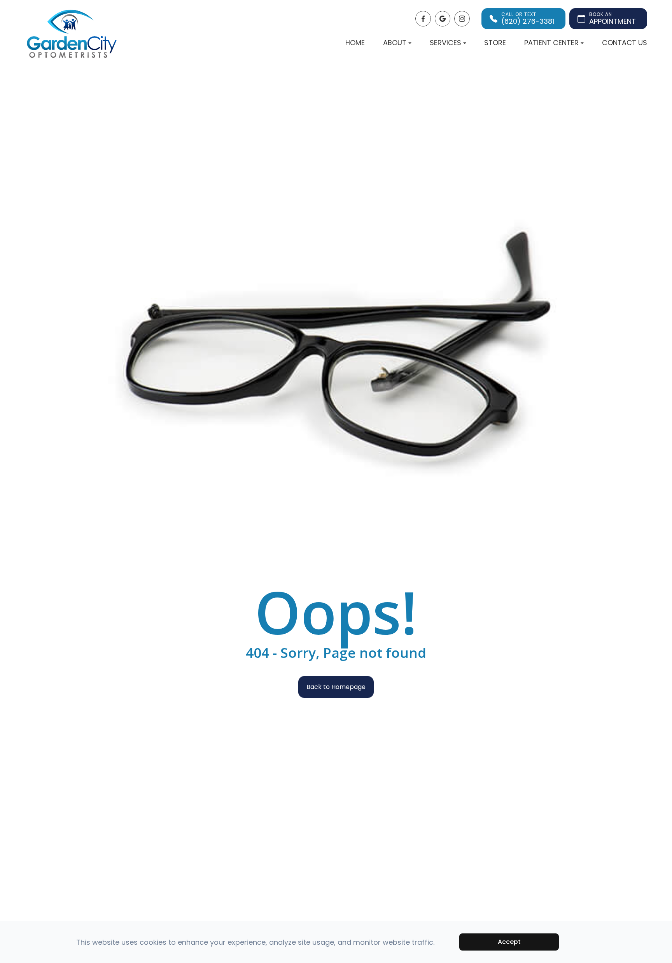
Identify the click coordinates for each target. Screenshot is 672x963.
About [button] (394, 42)
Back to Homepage (336, 686)
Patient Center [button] (551, 42)
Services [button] (445, 42)
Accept (509, 941)
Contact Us (624, 42)
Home (355, 42)
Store (495, 42)
